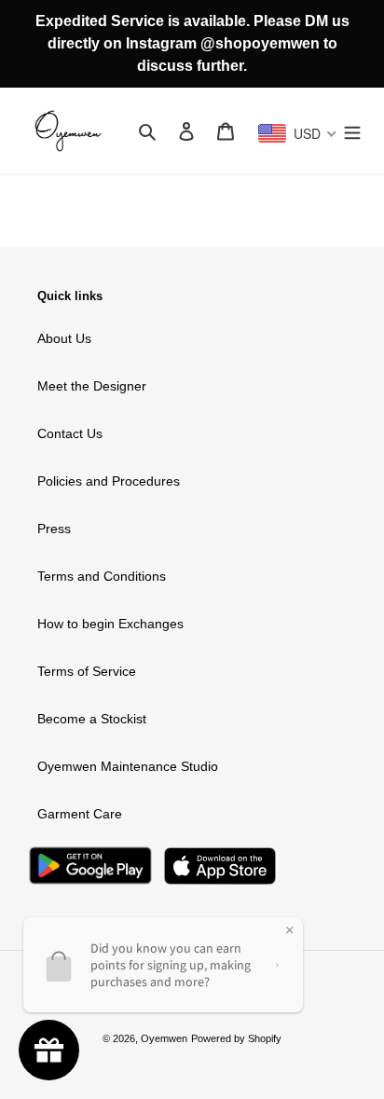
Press (54, 528)
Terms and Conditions (101, 576)
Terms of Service (86, 671)
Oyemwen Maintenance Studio (127, 766)
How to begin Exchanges (110, 623)
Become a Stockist (91, 718)
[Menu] (352, 131)
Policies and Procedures (108, 481)
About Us (64, 338)
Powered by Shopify (236, 1038)
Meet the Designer (91, 385)
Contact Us (70, 433)
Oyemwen (164, 1038)
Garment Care (79, 813)
